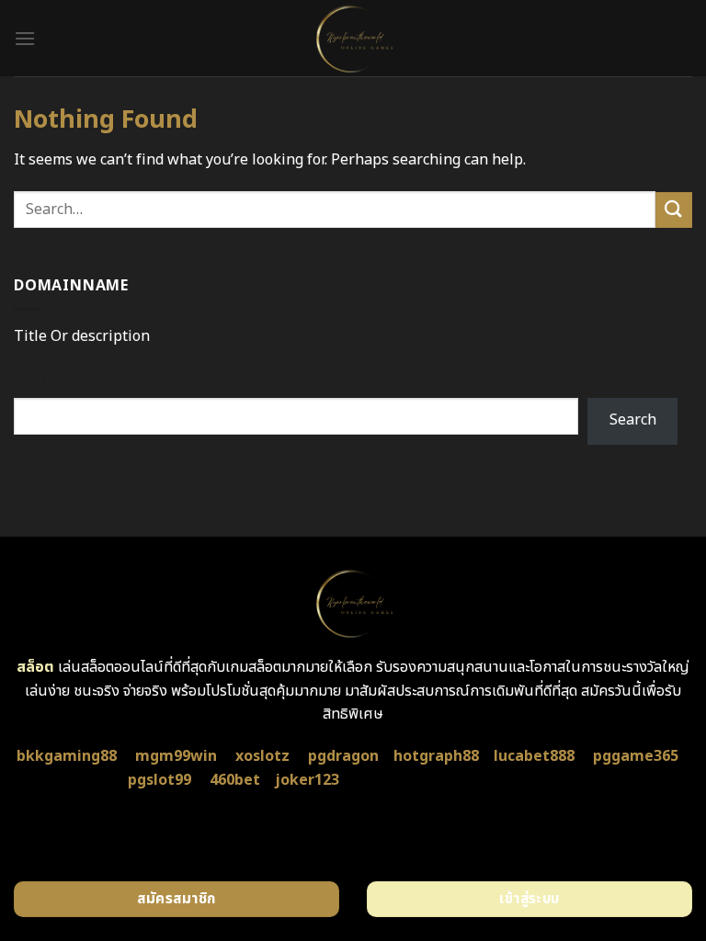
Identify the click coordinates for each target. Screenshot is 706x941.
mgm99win (176, 756)
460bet (235, 780)
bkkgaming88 (67, 756)
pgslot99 (159, 780)
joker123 (307, 780)
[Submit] (673, 210)
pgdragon (343, 756)
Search (37, 381)
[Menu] (25, 38)
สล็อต (35, 667)
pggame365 (635, 756)
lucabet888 (534, 756)
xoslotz (262, 756)
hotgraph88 (436, 756)
